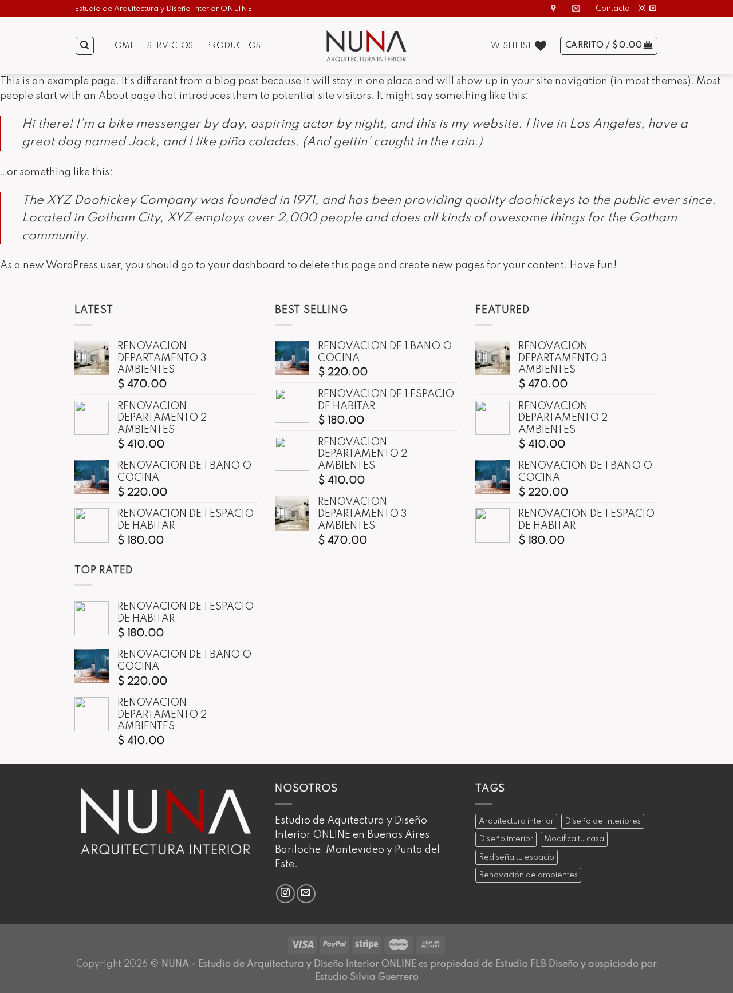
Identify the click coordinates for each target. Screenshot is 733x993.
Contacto (613, 9)
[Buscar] (85, 46)
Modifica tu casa (574, 839)
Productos (233, 46)
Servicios (170, 46)
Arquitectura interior (516, 821)
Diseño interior (506, 839)
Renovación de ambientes (528, 875)
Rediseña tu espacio (516, 857)
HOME (121, 46)
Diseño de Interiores (603, 821)
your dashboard (246, 265)
